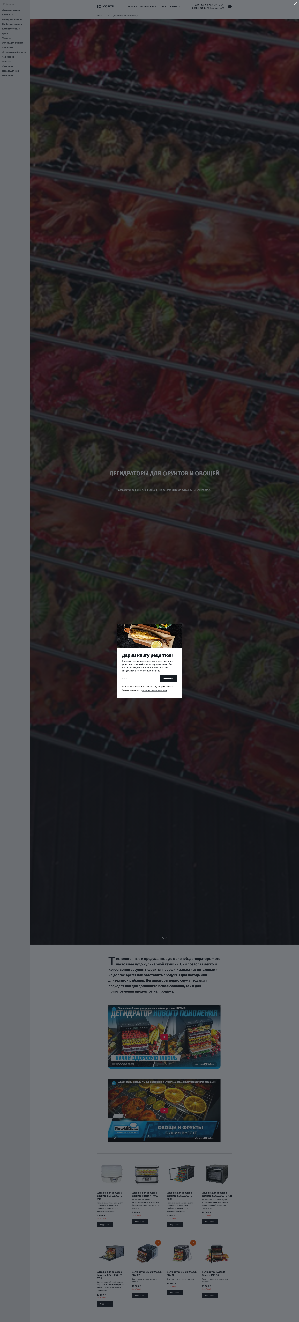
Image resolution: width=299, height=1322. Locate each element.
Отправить (168, 679)
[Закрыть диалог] (295, 3)
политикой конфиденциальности (154, 690)
